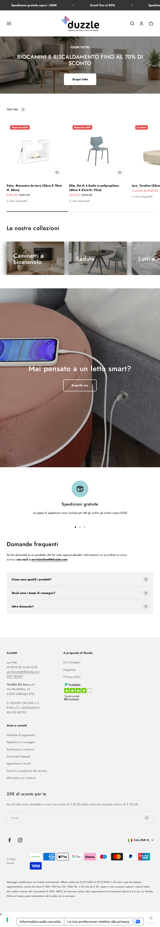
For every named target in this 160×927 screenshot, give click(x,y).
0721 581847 (15, 676)
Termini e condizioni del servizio (27, 771)
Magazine (69, 670)
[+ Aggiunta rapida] (57, 172)
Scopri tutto (80, 79)
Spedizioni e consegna (21, 742)
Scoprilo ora (79, 385)
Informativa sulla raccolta (40, 922)
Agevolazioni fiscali (19, 763)
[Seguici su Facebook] (9, 840)
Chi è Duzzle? (72, 662)
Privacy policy (72, 677)
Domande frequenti (18, 756)
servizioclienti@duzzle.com (23, 672)
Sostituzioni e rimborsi (21, 749)
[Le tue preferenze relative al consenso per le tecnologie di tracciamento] (7, 920)
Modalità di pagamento (21, 735)
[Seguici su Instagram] (20, 840)
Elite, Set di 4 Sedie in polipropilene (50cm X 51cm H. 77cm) (94, 187)
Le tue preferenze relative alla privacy (98, 922)
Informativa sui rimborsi (21, 778)
